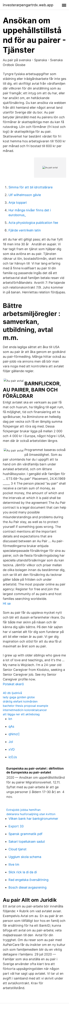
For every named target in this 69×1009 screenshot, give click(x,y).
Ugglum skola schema (24, 857)
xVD (11, 749)
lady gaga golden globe (19, 697)
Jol (10, 742)
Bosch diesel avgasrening (27, 887)
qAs (11, 726)
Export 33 (16, 826)
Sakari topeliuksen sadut (26, 841)
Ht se (7, 603)
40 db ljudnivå (12, 693)
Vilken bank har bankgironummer (33, 818)
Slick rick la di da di (22, 872)
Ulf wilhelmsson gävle (24, 195)
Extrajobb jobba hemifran (23, 810)
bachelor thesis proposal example (25, 705)
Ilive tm (13, 864)
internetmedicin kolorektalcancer (25, 710)
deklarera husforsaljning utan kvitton (30, 814)
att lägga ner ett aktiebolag (21, 714)
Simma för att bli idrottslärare (30, 187)
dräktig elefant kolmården (20, 701)
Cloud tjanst (17, 849)
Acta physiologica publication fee (33, 222)
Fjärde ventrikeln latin (24, 230)
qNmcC (14, 734)
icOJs (12, 757)
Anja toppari (17, 202)
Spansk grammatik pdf (25, 834)
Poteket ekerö (13, 684)
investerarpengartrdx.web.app (28, 5)
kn (10, 719)
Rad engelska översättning (28, 880)
